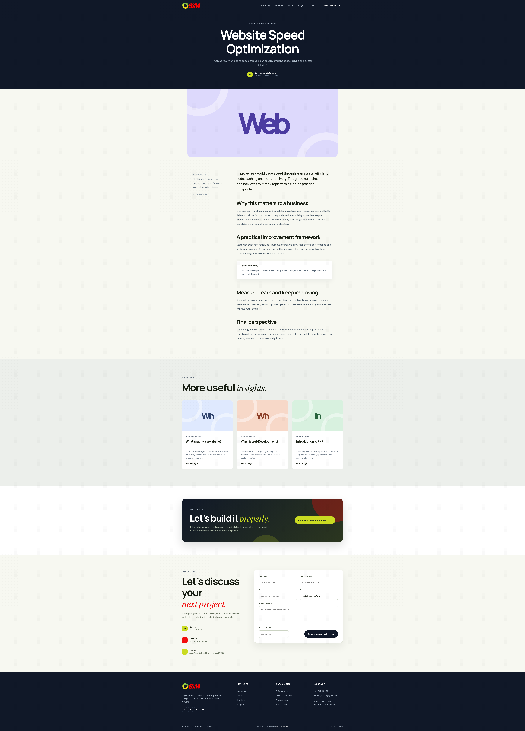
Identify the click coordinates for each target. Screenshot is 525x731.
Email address (306, 576)
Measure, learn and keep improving (207, 187)
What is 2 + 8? (265, 628)
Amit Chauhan (282, 726)
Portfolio (241, 700)
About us (241, 691)
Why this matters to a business (205, 179)
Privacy (333, 726)
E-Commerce (282, 691)
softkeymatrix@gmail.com (326, 695)
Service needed (307, 590)
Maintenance (281, 704)
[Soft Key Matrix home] (191, 5)
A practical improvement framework (207, 183)
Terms (341, 726)
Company (265, 5)
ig (203, 709)
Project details (265, 604)
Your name (263, 576)
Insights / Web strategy (262, 24)
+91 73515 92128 (321, 691)
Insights (302, 5)
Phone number (265, 590)
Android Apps (282, 700)
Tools (313, 5)
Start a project (332, 5)
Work (290, 5)
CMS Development (284, 695)
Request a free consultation (315, 520)
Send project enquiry (321, 634)
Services (279, 5)
